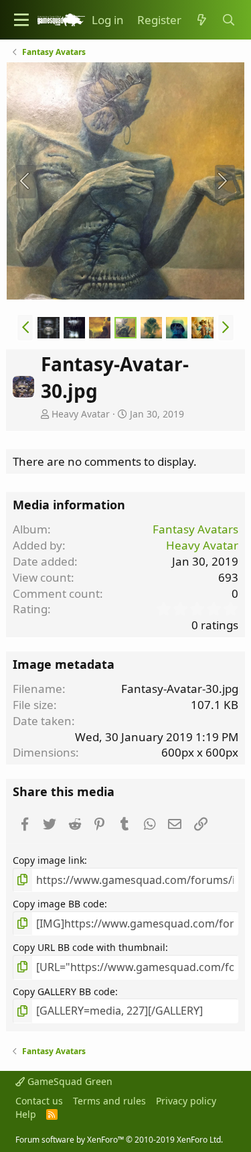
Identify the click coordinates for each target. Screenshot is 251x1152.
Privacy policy (186, 1100)
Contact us (39, 1100)
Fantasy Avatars (195, 529)
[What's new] (201, 20)
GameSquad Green (68, 1081)
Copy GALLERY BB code (64, 991)
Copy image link (48, 860)
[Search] (228, 20)
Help (25, 1114)
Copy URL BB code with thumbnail (89, 947)
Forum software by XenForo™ (119, 1139)
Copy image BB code (58, 903)
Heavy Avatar (81, 413)
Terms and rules (109, 1100)
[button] (21, 20)
